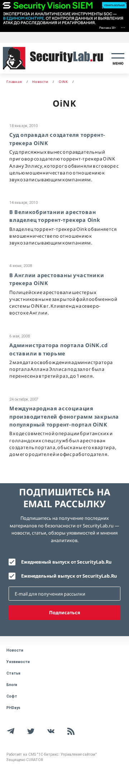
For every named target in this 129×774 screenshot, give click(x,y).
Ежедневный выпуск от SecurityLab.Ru (66, 562)
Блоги (11, 684)
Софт (11, 696)
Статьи (13, 673)
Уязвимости (18, 661)
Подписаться (64, 612)
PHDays (13, 707)
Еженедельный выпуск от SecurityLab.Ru (69, 576)
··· (123, 27)
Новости (14, 650)
